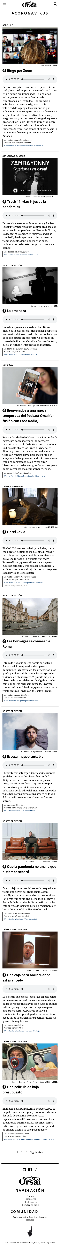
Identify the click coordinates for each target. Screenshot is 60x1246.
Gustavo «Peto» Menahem (26, 808)
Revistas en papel (30, 1205)
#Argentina (28, 582)
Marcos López (23, 1133)
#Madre (7, 476)
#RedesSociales (28, 476)
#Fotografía (49, 1139)
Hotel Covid (16, 532)
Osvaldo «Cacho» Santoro (26, 349)
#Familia (7, 354)
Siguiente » (36, 1152)
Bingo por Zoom (19, 70)
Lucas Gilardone (22, 695)
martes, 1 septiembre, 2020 (15, 585)
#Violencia (29, 145)
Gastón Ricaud (20, 697)
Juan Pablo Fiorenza (23, 140)
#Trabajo (36, 1031)
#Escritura (28, 1031)
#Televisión (8, 255)
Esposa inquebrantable (25, 756)
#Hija (36, 354)
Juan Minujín (20, 351)
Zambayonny (22, 252)
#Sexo (19, 476)
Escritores (30, 1199)
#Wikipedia (33, 255)
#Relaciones (40, 1139)
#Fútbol (17, 255)
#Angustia (31, 1139)
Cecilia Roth (24, 579)
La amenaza (16, 310)
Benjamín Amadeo (23, 142)
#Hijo (12, 145)
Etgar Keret (20, 805)
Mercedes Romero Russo (25, 577)
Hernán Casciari (24, 473)
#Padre (7, 145)
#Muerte (7, 811)
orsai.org (30, 1220)
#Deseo (26, 811)
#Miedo (14, 354)
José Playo (19, 1025)
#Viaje (19, 700)
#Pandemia (38, 145)
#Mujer (32, 811)
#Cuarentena (20, 145)
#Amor (13, 700)
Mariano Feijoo (23, 913)
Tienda (30, 1196)
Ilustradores (31, 1202)
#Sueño (31, 354)
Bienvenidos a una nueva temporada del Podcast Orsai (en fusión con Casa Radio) (28, 415)
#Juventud (33, 919)
